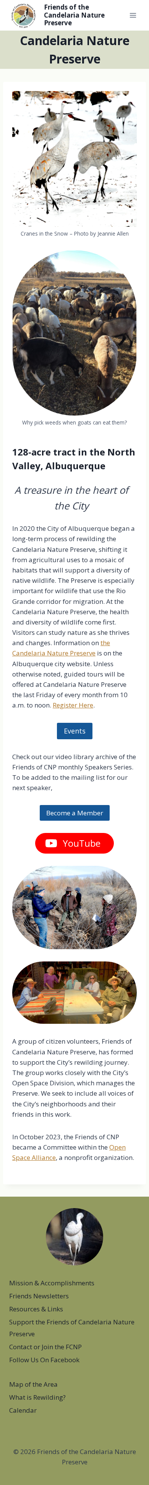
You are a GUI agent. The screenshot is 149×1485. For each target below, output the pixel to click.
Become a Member (74, 812)
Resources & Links (36, 1308)
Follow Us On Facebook (44, 1359)
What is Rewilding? (37, 1397)
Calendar (23, 1410)
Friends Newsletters (39, 1295)
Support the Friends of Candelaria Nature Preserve (71, 1327)
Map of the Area (33, 1384)
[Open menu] (133, 15)
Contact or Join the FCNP (45, 1346)
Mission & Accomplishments (51, 1282)
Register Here (73, 705)
